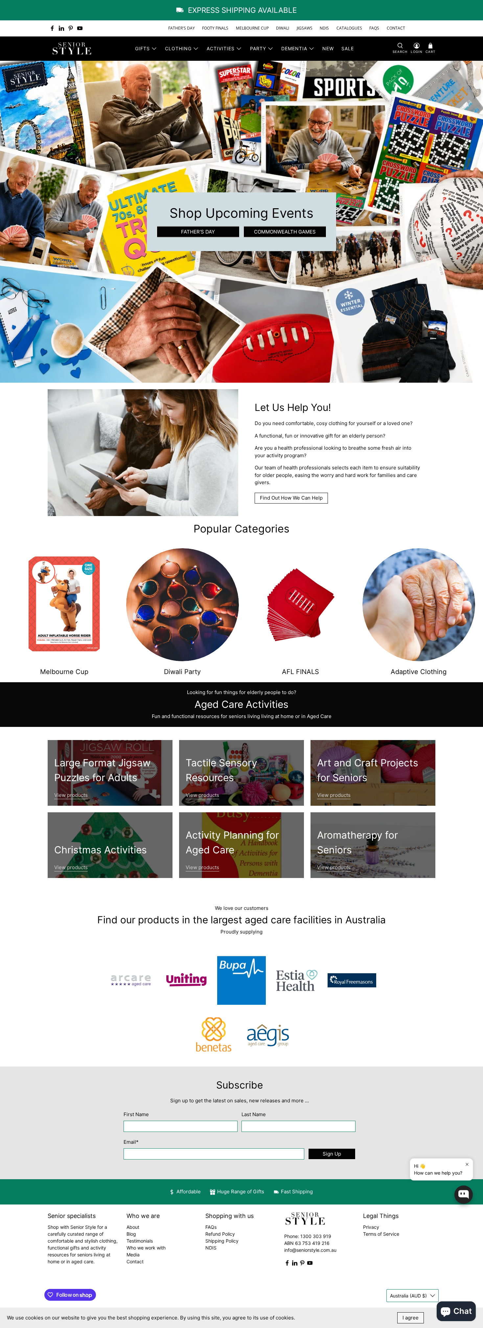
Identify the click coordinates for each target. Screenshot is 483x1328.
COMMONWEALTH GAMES (285, 231)
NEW (328, 48)
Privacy (371, 1227)
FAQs (211, 1227)
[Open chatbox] (463, 1194)
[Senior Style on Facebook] (52, 28)
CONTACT (396, 28)
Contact (135, 1261)
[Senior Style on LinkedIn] (61, 28)
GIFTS (142, 48)
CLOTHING (178, 48)
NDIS (324, 28)
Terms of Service (381, 1234)
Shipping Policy (222, 1241)
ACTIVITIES (221, 48)
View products (71, 795)
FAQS (374, 28)
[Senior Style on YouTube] (80, 28)
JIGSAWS (304, 28)
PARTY (258, 48)
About (132, 1227)
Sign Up (332, 1154)
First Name (136, 1114)
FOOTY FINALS (215, 28)
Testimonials (139, 1241)
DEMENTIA (294, 48)
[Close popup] (467, 1164)
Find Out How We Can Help (291, 498)
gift (329, 436)
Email (131, 1142)
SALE (347, 48)
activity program (285, 455)
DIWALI (282, 28)
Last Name (254, 1114)
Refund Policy (220, 1234)
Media (133, 1254)
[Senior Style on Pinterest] (71, 28)
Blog (131, 1234)
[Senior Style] (72, 48)
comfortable (300, 423)
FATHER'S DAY (181, 28)
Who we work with (146, 1247)
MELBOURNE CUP (252, 28)
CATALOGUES (349, 28)
